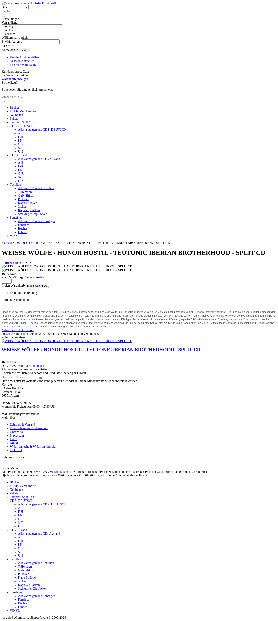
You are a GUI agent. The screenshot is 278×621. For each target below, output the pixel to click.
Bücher (14, 107)
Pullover (23, 199)
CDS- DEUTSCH (22, 126)
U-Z (20, 151)
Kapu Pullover (27, 203)
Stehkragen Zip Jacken (32, 214)
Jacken (22, 206)
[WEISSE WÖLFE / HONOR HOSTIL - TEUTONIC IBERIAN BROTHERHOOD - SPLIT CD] (67, 341)
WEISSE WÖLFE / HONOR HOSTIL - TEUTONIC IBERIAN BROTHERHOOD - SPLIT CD (101, 349)
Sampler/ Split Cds (22, 122)
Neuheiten (16, 115)
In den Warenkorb (36, 285)
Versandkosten (34, 277)
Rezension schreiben (19, 262)
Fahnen (22, 232)
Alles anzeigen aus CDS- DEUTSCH (42, 129)
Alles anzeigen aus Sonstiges (36, 221)
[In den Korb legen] (3, 101)
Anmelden (22, 50)
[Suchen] (3, 16)
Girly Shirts (25, 195)
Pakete (14, 118)
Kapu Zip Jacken (29, 210)
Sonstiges (16, 217)
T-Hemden (25, 192)
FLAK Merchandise (23, 111)
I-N (20, 140)
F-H (20, 137)
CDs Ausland (18, 155)
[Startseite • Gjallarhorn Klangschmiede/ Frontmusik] (29, 3)
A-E (20, 133)
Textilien (15, 184)
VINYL (15, 236)
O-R (21, 144)
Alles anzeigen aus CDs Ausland (39, 159)
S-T (20, 148)
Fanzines (23, 225)
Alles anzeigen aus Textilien (36, 188)
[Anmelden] (41, 378)
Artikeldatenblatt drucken (18, 330)
